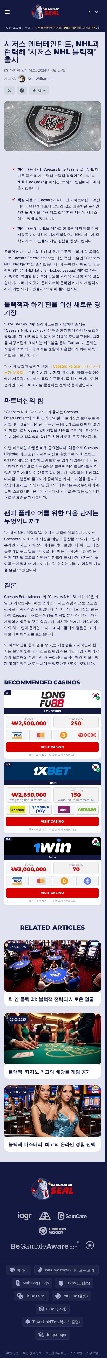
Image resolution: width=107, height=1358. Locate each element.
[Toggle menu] (7, 12)
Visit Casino (52, 747)
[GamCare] (72, 1216)
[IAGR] (25, 1216)
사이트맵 (76, 1353)
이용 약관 (92, 1353)
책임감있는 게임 (56, 1353)
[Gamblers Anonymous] (44, 1216)
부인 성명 (12, 1353)
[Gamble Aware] (45, 1245)
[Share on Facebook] (22, 90)
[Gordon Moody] (52, 1231)
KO (90, 11)
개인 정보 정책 (32, 1353)
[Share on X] (9, 90)
